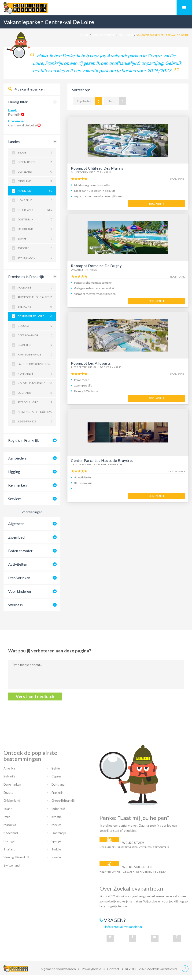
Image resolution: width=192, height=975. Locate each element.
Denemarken (35, 162)
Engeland (35, 181)
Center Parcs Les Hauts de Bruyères (102, 460)
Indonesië (58, 809)
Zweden (57, 857)
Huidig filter (18, 102)
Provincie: (16, 121)
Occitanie (35, 392)
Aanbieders (17, 458)
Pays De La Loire (35, 402)
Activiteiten (17, 564)
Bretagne (35, 306)
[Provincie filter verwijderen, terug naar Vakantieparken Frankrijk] (39, 125)
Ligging (14, 471)
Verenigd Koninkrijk (17, 857)
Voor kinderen (19, 591)
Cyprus (56, 776)
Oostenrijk (35, 219)
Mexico (57, 825)
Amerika (9, 768)
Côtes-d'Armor (35, 335)
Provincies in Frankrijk (26, 276)
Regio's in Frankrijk (23, 440)
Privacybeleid (91, 969)
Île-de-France (35, 421)
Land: (12, 110)
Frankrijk (126, 35)
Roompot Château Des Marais (97, 168)
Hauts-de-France (35, 354)
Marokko (10, 825)
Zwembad (16, 537)
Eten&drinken (19, 577)
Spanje (35, 238)
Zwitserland (35, 257)
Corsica (35, 325)
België (35, 152)
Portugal (9, 841)
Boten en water (20, 550)
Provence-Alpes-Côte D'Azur (35, 413)
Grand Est (35, 344)
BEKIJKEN (156, 203)
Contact (113, 969)
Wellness (15, 604)
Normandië (35, 373)
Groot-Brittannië (63, 800)
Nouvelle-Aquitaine (35, 383)
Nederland (35, 209)
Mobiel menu (184, 7)
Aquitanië (35, 287)
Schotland (35, 228)
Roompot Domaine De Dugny (96, 265)
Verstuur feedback (35, 696)
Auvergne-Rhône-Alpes (35, 297)
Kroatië (57, 817)
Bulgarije (9, 776)
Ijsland (8, 809)
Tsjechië (35, 248)
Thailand (9, 849)
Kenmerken (17, 485)
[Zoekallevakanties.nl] (96, 8)
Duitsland (35, 171)
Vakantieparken (103, 35)
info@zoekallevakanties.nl (124, 927)
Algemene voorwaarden (58, 969)
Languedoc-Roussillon (35, 365)
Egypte (8, 792)
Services (15, 498)
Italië (7, 817)
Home (84, 35)
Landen (14, 141)
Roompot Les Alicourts (91, 363)
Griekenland (12, 800)
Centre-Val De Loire (35, 316)
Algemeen (16, 523)
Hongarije (35, 200)
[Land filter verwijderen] (22, 114)
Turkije (56, 849)
